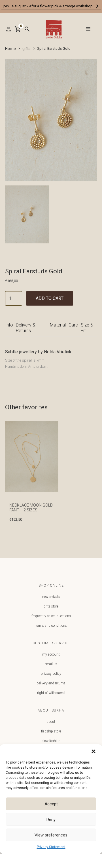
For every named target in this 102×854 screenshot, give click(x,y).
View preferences (51, 835)
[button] (93, 751)
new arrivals (51, 597)
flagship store (51, 731)
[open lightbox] (27, 216)
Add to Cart (49, 298)
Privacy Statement (51, 847)
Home (10, 48)
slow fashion (51, 741)
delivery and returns (51, 683)
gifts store (51, 606)
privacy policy (51, 674)
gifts (26, 48)
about (51, 722)
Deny (51, 819)
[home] (52, 29)
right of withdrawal (51, 693)
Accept (51, 804)
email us (51, 664)
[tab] (9, 328)
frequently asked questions (51, 616)
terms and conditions (51, 626)
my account (51, 654)
